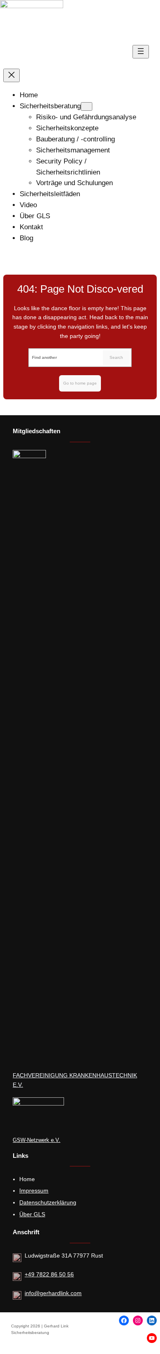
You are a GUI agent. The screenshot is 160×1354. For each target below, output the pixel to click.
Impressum (33, 1190)
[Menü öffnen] (141, 51)
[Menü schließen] (11, 75)
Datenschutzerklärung (47, 1202)
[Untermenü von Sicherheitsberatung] (86, 106)
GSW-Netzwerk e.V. (36, 1140)
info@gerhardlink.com (53, 1293)
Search (116, 357)
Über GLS (32, 1214)
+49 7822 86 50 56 (49, 1274)
